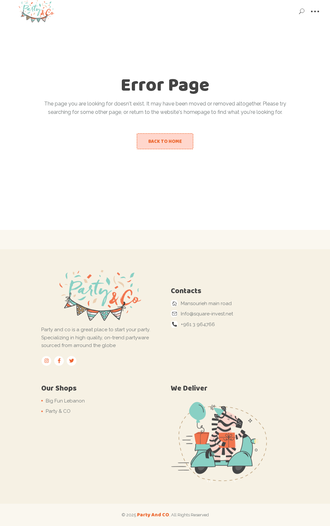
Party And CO (153, 514)
